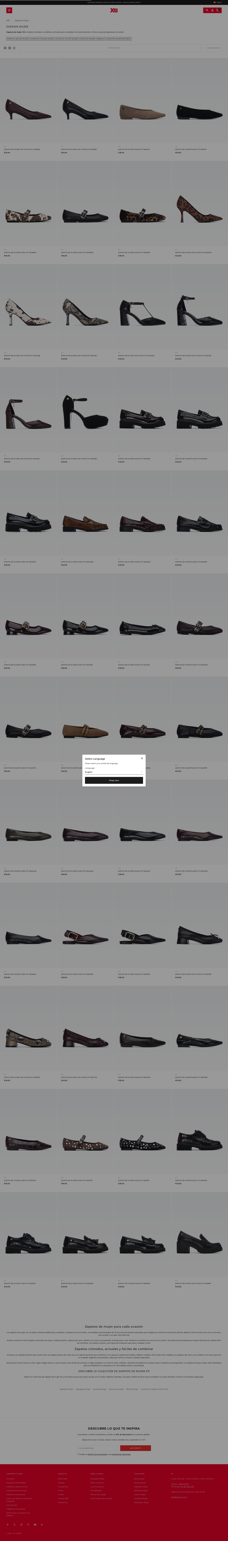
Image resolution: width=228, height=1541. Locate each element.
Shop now (114, 780)
